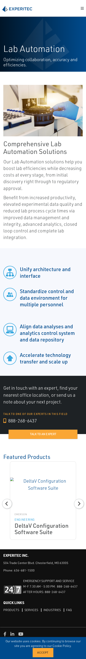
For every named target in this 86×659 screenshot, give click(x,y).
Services (31, 610)
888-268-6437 (22, 421)
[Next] (79, 504)
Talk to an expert (43, 434)
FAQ (69, 610)
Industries (52, 610)
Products (11, 610)
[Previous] (7, 504)
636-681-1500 (24, 570)
